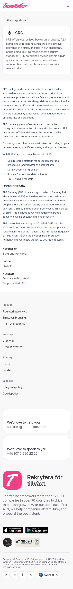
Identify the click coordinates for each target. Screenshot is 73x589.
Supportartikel (11, 283)
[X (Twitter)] (30, 574)
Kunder (7, 370)
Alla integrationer (16, 20)
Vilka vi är (8, 341)
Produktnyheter (12, 347)
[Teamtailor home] (15, 5)
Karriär (7, 364)
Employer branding (14, 317)
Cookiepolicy (11, 393)
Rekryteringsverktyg (15, 311)
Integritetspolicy (12, 387)
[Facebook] (22, 574)
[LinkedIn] (6, 574)
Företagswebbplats (14, 278)
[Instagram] (14, 574)
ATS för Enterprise (14, 323)
